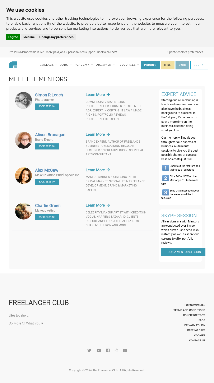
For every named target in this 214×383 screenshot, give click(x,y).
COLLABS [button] (47, 64)
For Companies (195, 304)
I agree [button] (13, 37)
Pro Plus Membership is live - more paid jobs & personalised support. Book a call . (63, 52)
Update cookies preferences (185, 52)
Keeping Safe (196, 330)
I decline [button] (29, 37)
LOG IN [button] (199, 65)
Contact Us (197, 340)
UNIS (182, 65)
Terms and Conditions (189, 310)
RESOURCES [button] (127, 64)
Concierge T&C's (194, 315)
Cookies (199, 335)
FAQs (202, 320)
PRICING (150, 65)
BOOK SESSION (47, 106)
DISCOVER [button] (104, 64)
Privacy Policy (194, 325)
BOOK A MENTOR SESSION (183, 252)
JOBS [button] (64, 64)
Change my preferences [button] (56, 37)
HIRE (167, 65)
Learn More (96, 94)
